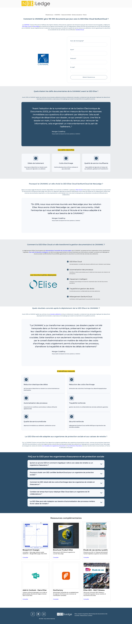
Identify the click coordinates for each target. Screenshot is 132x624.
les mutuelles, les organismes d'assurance (54, 446)
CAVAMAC (27, 24)
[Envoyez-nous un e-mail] (44, 614)
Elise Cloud (79, 189)
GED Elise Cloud (26, 26)
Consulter (25, 557)
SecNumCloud (80, 29)
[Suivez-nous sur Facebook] (33, 614)
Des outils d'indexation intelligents (38, 252)
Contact (90, 615)
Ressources (83, 615)
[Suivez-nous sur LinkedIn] (38, 614)
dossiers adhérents (55, 314)
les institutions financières (74, 446)
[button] (66, 464)
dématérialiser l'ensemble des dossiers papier (59, 250)
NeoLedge (36, 26)
